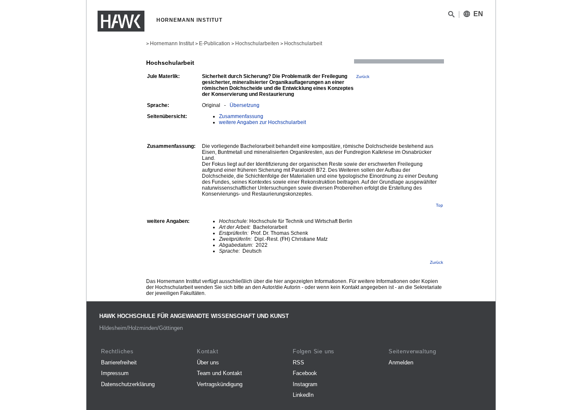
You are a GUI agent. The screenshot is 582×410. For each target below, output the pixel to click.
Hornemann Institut (172, 43)
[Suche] (451, 16)
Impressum (115, 373)
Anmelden (401, 362)
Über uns (208, 362)
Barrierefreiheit (119, 362)
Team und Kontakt (219, 373)
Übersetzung (244, 105)
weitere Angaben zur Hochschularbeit (262, 122)
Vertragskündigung (219, 384)
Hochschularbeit (303, 43)
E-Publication (214, 43)
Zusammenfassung (241, 116)
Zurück (362, 76)
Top (439, 205)
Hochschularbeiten (257, 43)
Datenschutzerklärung (128, 384)
